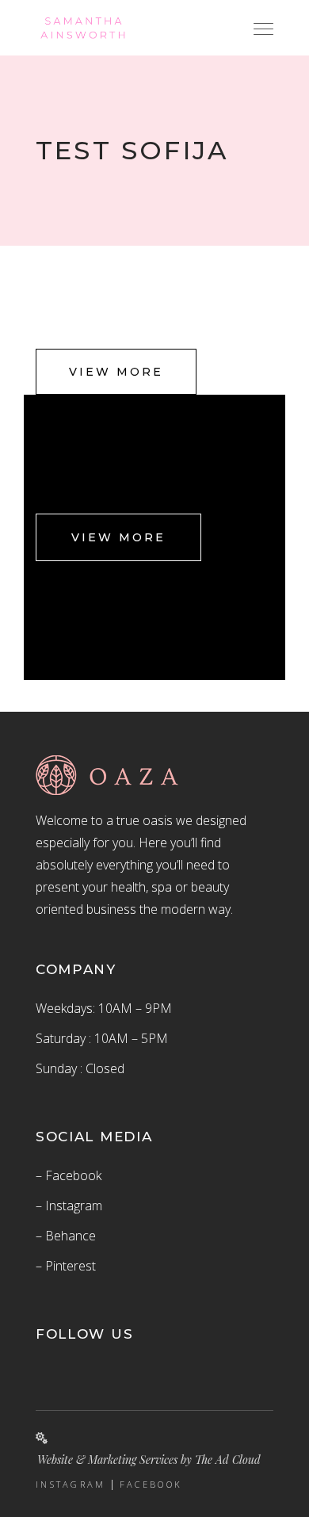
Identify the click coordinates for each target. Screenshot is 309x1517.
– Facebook (68, 1175)
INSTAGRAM (71, 1484)
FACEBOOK (151, 1484)
